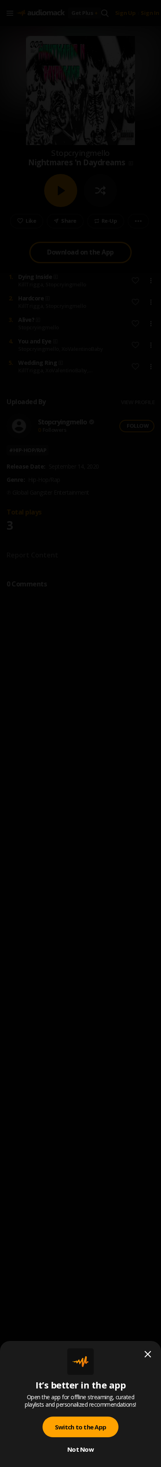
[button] (80, 733)
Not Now (80, 1449)
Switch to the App (80, 1427)
